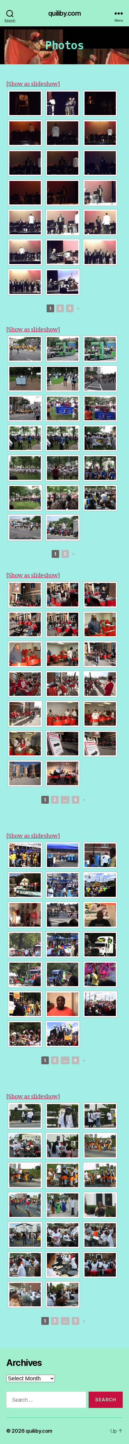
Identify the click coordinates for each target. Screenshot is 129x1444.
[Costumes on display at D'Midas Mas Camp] (25, 915)
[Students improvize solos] (25, 163)
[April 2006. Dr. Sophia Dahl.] (25, 743)
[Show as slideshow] (33, 84)
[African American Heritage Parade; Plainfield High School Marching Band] (62, 408)
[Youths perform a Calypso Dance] (25, 1205)
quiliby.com (64, 13)
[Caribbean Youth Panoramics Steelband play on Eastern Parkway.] (62, 885)
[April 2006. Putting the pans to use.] (100, 624)
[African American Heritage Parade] (62, 349)
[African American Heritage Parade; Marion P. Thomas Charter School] (25, 408)
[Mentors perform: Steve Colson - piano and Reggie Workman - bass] (62, 282)
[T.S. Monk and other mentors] (62, 103)
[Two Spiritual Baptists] (62, 1205)
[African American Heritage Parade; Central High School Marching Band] (25, 378)
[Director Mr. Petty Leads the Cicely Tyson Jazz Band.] (25, 133)
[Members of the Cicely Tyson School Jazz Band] (100, 252)
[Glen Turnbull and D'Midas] (100, 974)
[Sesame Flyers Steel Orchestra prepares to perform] (25, 1145)
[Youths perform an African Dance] (100, 1145)
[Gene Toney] (62, 1116)
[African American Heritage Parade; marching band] (25, 349)
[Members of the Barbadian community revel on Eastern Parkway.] (25, 855)
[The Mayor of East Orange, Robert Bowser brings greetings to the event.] (100, 103)
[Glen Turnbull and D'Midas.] (62, 1004)
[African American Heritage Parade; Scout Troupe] (100, 378)
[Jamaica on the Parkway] (100, 944)
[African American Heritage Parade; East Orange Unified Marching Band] (25, 438)
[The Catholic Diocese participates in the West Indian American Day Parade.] (25, 885)
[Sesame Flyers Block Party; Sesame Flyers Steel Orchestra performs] (100, 1265)
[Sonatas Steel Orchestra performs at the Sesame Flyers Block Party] (100, 1235)
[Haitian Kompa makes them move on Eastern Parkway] (62, 1034)
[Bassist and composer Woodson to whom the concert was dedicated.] (25, 103)
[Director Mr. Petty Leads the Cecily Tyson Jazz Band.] (100, 133)
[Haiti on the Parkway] (25, 1034)
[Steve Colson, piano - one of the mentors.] (62, 252)
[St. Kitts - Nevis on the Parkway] (25, 974)
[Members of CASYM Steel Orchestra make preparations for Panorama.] (62, 855)
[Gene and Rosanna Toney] (62, 1145)
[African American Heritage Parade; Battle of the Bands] (25, 498)
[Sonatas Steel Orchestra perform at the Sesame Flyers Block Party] (62, 1235)
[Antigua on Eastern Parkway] (25, 944)
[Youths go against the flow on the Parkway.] (100, 885)
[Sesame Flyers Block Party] (25, 1116)
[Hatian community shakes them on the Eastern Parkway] (100, 1004)
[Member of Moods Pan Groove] (100, 915)
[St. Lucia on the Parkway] (62, 974)
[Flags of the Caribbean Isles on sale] (62, 944)
